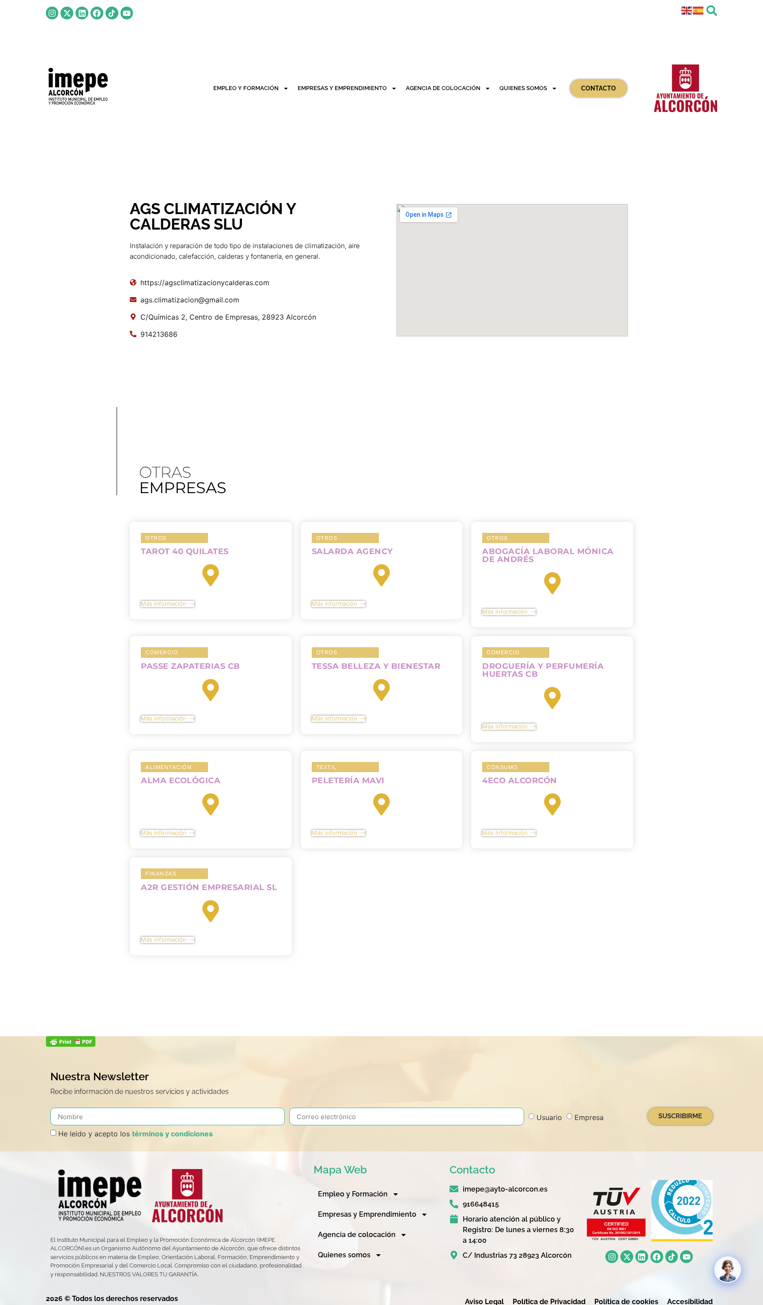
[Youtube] (127, 13)
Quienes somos (523, 88)
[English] (687, 9)
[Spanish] (698, 9)
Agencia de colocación (443, 88)
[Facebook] (97, 13)
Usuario (549, 1117)
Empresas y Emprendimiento (342, 88)
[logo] (77, 86)
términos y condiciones (172, 1133)
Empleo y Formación (246, 88)
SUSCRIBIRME (680, 1116)
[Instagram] (52, 13)
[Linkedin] (82, 13)
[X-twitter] (66, 13)
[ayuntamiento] (685, 88)
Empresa (589, 1117)
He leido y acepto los (135, 1133)
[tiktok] (112, 13)
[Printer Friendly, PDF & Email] (70, 1044)
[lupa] (711, 10)
